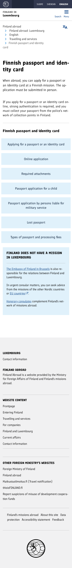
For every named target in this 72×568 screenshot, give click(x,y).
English (13, 34)
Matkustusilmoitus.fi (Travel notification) (27, 481)
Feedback (58, 519)
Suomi (40, 4)
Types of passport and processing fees (36, 237)
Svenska (51, 4)
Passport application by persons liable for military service (36, 205)
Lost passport (36, 222)
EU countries (17, 293)
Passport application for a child (36, 188)
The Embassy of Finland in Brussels (28, 269)
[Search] (58, 12)
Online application (36, 159)
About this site (49, 515)
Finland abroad (12, 26)
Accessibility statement (36, 519)
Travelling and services (23, 39)
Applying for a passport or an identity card (36, 144)
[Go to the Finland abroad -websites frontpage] (6, 4)
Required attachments (36, 174)
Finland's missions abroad (22, 515)
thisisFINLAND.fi (13, 488)
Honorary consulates (18, 301)
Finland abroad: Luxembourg (26, 30)
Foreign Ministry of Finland (19, 469)
